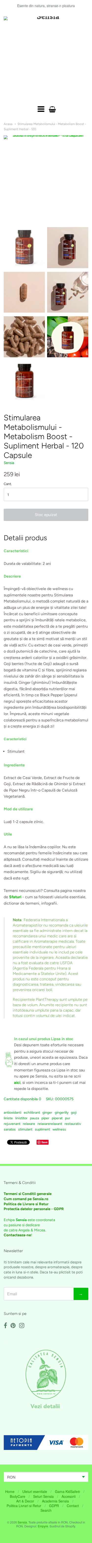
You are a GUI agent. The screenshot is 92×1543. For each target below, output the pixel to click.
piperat (57, 1118)
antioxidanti (12, 1112)
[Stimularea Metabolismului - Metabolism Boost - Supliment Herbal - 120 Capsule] (24, 247)
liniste (8, 1118)
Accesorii (69, 1496)
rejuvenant (12, 1124)
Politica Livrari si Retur (24, 1505)
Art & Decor (25, 1501)
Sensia (9, 463)
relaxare (29, 1124)
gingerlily (61, 1112)
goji (74, 1112)
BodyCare (17, 1496)
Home (9, 1491)
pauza (34, 1118)
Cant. (8, 484)
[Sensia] (46, 58)
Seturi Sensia (43, 1496)
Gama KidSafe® (67, 1491)
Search (46, 1510)
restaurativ (73, 1124)
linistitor (21, 1118)
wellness (59, 1129)
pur (67, 1118)
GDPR (54, 1505)
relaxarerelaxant (50, 1124)
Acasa (8, 124)
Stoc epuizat (46, 514)
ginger (47, 1112)
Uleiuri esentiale (34, 1491)
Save (44, 1142)
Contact (73, 1505)
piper (45, 1118)
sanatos (10, 1129)
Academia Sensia (55, 1501)
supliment (42, 1129)
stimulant (25, 1129)
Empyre (43, 1526)
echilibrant (32, 1112)
